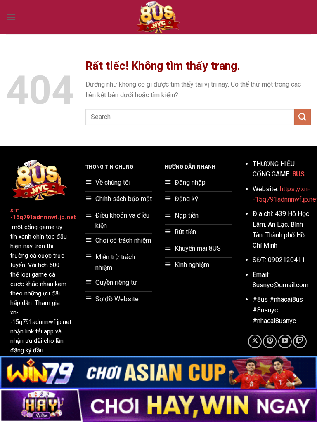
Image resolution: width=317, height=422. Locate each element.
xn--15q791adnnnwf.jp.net (43, 213)
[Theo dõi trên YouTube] (285, 341)
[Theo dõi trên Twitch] (300, 341)
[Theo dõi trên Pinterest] (270, 341)
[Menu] (11, 17)
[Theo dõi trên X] (255, 341)
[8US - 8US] (158, 17)
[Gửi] (302, 117)
